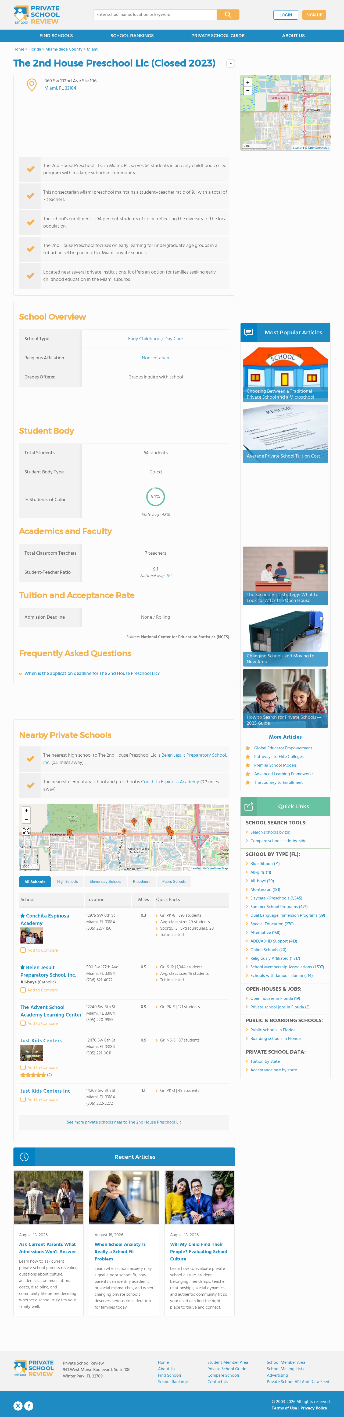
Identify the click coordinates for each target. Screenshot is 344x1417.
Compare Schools (223, 1375)
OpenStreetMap (217, 868)
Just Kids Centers (41, 1041)
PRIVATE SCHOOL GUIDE (218, 35)
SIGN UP (314, 15)
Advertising (277, 1375)
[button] (124, 832)
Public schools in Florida (273, 1030)
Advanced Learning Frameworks (284, 774)
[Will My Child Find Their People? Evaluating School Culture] (199, 1199)
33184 (70, 88)
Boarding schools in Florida (275, 1039)
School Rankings (173, 1382)
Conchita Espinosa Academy (170, 782)
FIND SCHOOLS (56, 35)
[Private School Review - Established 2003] (36, 15)
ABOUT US (293, 35)
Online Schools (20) (268, 950)
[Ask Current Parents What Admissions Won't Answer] (48, 1199)
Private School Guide (226, 1369)
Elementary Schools (105, 882)
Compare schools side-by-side (278, 841)
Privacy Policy (313, 1408)
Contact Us (217, 1382)
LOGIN (286, 15)
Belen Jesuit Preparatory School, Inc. (48, 971)
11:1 (168, 576)
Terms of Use (284, 1408)
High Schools (67, 882)
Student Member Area (227, 1362)
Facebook (29, 1406)
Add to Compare (42, 950)
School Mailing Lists (285, 1369)
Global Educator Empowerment (283, 748)
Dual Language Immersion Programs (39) (287, 915)
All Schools (34, 882)
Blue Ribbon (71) (265, 864)
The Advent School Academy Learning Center (51, 1011)
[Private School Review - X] (18, 1406)
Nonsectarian (155, 358)
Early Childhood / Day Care (155, 339)
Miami (50, 88)
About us (166, 1369)
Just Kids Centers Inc (45, 1091)
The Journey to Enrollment (278, 782)
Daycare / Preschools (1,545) (276, 898)
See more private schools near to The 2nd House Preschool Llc (124, 1122)
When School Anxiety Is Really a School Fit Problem (120, 1252)
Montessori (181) (265, 890)
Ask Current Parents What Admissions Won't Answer (47, 1248)
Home (163, 1362)
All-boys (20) (262, 881)
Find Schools (170, 1375)
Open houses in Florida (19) (275, 999)
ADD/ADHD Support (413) (273, 941)
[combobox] (151, 14)
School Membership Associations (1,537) (287, 967)
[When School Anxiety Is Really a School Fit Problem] (124, 1199)
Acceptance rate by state (273, 1070)
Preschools (141, 882)
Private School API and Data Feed (298, 1382)
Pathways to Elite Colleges (279, 756)
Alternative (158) (265, 933)
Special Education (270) (272, 924)
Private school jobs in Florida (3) (280, 1007)
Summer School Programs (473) (279, 907)
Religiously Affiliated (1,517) (275, 958)
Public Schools (174, 882)
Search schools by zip (270, 832)
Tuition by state (265, 1061)
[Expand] (26, 831)
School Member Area (286, 1362)
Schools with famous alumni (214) (281, 976)
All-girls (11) (260, 872)
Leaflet (196, 868)
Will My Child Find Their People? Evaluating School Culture (198, 1252)
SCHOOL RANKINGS (132, 35)
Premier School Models (275, 765)
